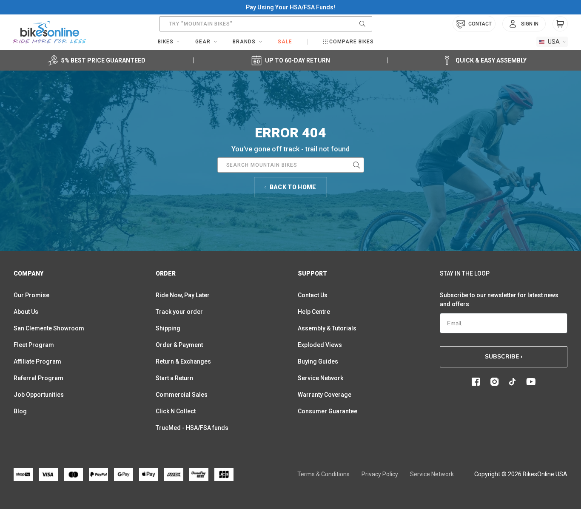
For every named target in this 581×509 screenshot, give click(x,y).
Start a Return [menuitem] (174, 378)
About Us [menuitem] (26, 311)
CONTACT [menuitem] (480, 24)
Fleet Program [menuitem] (34, 344)
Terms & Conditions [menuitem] (323, 474)
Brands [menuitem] (244, 42)
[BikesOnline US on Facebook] (476, 382)
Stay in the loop (465, 273)
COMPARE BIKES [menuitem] (351, 42)
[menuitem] (524, 24)
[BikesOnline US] (49, 32)
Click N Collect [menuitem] (176, 411)
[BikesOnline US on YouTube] (530, 382)
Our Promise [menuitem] (31, 295)
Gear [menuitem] (203, 42)
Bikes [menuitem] (166, 42)
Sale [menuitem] (285, 42)
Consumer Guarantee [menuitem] (327, 411)
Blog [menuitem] (20, 411)
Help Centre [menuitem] (314, 311)
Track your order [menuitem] (179, 311)
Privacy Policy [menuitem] (380, 474)
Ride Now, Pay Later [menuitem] (183, 295)
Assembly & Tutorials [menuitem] (327, 328)
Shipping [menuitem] (168, 328)
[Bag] (560, 23)
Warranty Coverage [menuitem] (324, 394)
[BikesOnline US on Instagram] (494, 382)
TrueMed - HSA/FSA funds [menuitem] (192, 427)
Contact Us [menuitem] (313, 295)
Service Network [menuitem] (320, 378)
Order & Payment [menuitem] (179, 344)
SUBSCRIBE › (503, 357)
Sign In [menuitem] (529, 24)
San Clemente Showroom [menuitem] (49, 328)
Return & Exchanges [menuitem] (183, 361)
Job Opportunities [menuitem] (39, 394)
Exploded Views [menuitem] (320, 344)
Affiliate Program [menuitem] (37, 361)
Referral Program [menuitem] (38, 378)
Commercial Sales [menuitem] (182, 394)
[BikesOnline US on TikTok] (512, 382)
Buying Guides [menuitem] (318, 361)
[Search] (362, 23)
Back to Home (293, 187)
